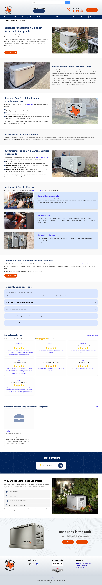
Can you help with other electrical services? (20, 323)
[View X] (29, 564)
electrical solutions (37, 190)
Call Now (68, 542)
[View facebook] (36, 564)
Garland (84, 264)
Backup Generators (42, 17)
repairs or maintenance (42, 157)
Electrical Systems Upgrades (48, 196)
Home (6, 17)
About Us (92, 17)
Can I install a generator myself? (16, 309)
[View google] (33, 564)
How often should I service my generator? (19, 292)
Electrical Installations (46, 235)
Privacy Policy (50, 578)
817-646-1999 (78, 11)
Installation (14, 17)
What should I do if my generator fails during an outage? (24, 316)
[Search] (67, 2)
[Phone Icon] (68, 10)
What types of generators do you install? (19, 302)
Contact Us (91, 10)
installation (29, 104)
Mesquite (78, 264)
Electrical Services (56, 17)
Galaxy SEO (53, 582)
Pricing (83, 17)
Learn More (39, 11)
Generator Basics (72, 17)
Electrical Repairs (44, 215)
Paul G (8, 431)
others (95, 264)
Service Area (14, 20)
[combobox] (48, 2)
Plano (88, 264)
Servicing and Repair (28, 17)
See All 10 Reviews (92, 335)
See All (96, 407)
